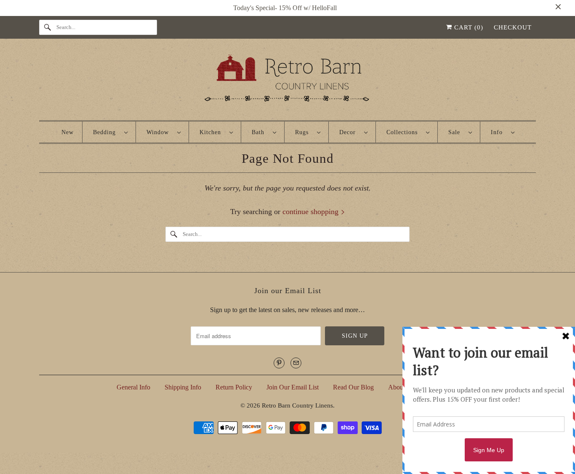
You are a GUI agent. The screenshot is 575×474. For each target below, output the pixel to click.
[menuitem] (110, 132)
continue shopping (311, 211)
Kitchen (212, 132)
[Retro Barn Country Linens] (287, 81)
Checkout (513, 27)
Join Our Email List (292, 387)
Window (159, 132)
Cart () (467, 27)
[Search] (47, 27)
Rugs (304, 132)
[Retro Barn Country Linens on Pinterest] (279, 362)
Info (499, 132)
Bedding (106, 132)
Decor (349, 132)
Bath (260, 132)
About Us (401, 387)
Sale (456, 132)
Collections (404, 132)
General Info (133, 387)
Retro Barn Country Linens (297, 405)
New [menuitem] (67, 132)
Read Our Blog (353, 387)
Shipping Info (183, 387)
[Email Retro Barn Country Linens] (295, 362)
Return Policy (234, 387)
